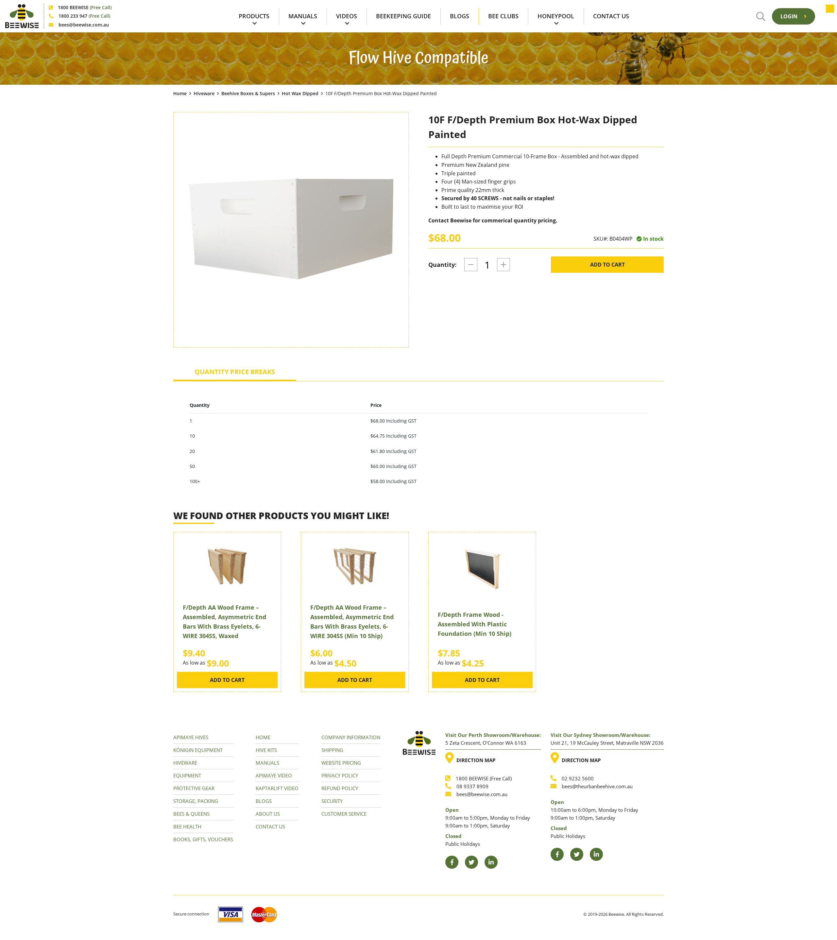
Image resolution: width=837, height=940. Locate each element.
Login (789, 16)
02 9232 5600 (578, 778)
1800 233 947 (84, 16)
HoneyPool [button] (556, 16)
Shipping (332, 750)
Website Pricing (341, 762)
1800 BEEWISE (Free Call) (484, 778)
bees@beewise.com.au (84, 25)
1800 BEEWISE (84, 7)
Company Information (350, 737)
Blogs (459, 16)
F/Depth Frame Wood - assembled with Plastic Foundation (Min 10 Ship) (474, 624)
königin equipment (198, 750)
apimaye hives (190, 737)
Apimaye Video (274, 775)
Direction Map (474, 757)
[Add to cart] (827, 16)
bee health (187, 826)
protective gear (193, 788)
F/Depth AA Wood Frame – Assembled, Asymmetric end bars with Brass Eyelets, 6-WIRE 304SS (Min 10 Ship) (352, 621)
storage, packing (195, 801)
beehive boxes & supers (248, 93)
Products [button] (254, 16)
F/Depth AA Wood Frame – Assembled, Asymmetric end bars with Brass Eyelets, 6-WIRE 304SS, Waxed (224, 621)
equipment (187, 775)
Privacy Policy (339, 775)
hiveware (204, 93)
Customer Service (344, 813)
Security (332, 801)
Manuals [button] (302, 16)
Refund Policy (339, 788)
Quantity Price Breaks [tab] (235, 371)
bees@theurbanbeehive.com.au (597, 786)
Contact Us (611, 16)
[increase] (503, 264)
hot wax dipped (300, 93)
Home (180, 93)
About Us (268, 813)
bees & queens (191, 813)
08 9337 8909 (472, 786)
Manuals (267, 762)
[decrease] (470, 264)
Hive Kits (266, 750)
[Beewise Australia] (22, 16)
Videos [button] (346, 16)
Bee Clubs (503, 16)
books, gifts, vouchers (203, 839)
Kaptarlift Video (277, 788)
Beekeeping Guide (403, 16)
